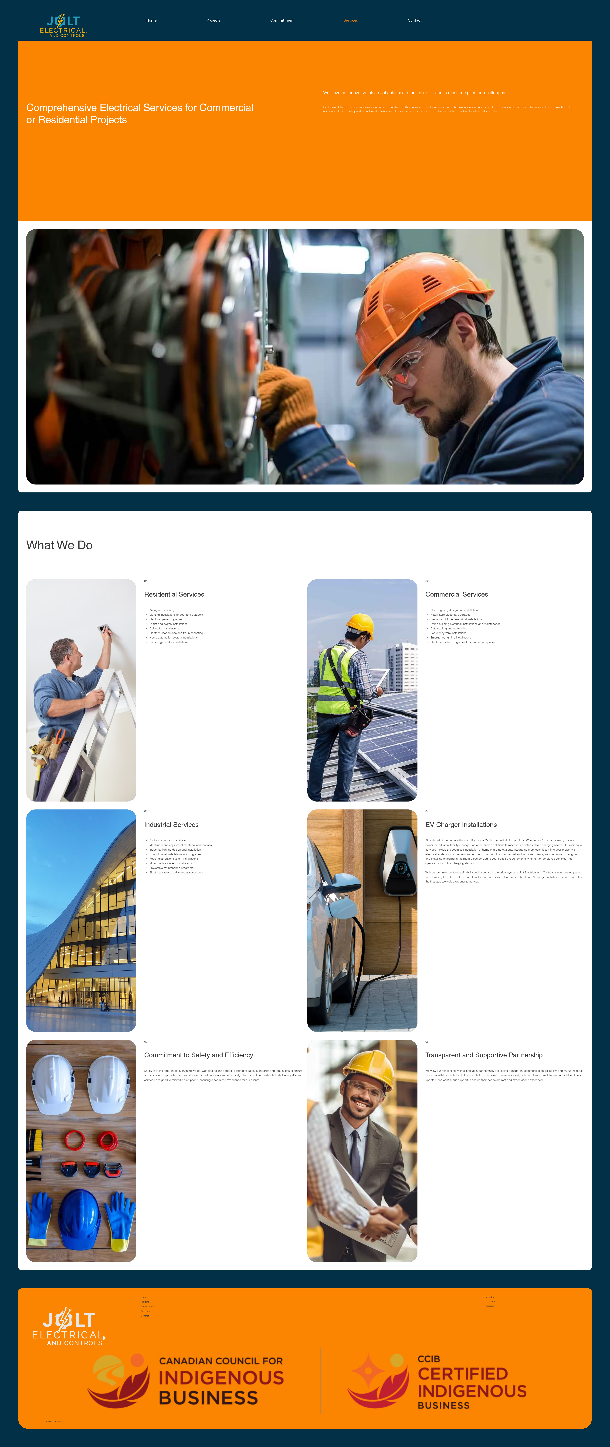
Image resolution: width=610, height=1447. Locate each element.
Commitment (147, 1306)
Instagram (490, 1305)
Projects (145, 1301)
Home (144, 1297)
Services (145, 1311)
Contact (145, 1315)
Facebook (490, 1301)
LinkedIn (489, 1297)
